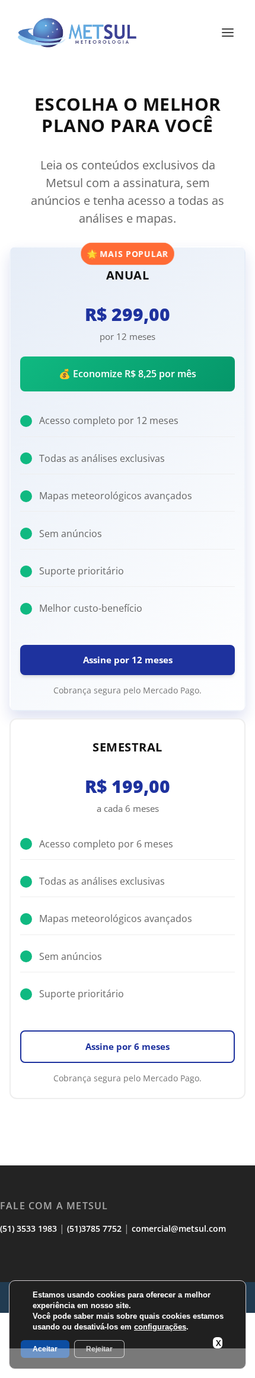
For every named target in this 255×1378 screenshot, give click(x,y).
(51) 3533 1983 (28, 1228)
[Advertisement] (127, 1363)
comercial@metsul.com (179, 1228)
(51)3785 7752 (94, 1228)
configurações (160, 1326)
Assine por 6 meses (127, 1046)
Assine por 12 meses (128, 660)
